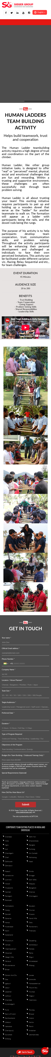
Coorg (7, 832)
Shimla (31, 794)
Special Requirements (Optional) (14, 695)
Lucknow (8, 802)
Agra (6, 767)
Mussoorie (9, 810)
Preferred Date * (8, 635)
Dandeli (8, 836)
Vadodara (8, 949)
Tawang (31, 932)
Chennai (32, 814)
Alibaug (31, 888)
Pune (7, 932)
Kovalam (32, 828)
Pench (31, 949)
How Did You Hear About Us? (13, 715)
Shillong (8, 961)
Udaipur (8, 944)
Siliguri (31, 879)
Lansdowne (9, 798)
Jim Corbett (33, 775)
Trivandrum (9, 863)
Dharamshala (33, 763)
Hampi (7, 845)
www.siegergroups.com (24, 734)
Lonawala (32, 902)
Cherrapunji (9, 953)
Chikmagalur (33, 818)
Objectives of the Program (12, 667)
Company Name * (8, 592)
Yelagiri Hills (9, 879)
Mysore (31, 836)
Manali (7, 806)
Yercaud (8, 883)
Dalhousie (8, 784)
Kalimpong (33, 780)
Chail (7, 780)
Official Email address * (10, 571)
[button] (39, 12)
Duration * (6, 646)
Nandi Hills (33, 841)
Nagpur (31, 918)
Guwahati (8, 957)
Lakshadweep (34, 957)
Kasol (31, 784)
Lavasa (31, 897)
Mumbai (32, 914)
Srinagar (32, 798)
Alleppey (32, 806)
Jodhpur (8, 918)
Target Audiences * (9, 625)
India (7, 763)
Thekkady (32, 853)
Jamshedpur (33, 867)
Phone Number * (8, 581)
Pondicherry (33, 849)
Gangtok (32, 767)
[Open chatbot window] (45, 1051)
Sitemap (40, 986)
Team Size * (6, 613)
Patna (31, 875)
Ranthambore (10, 940)
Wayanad (8, 875)
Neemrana (32, 922)
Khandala (8, 922)
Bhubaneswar (10, 888)
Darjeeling (32, 863)
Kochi (7, 853)
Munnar (32, 832)
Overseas (8, 759)
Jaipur (7, 910)
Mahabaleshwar (34, 906)
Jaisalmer (8, 914)
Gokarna (8, 841)
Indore (31, 940)
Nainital (8, 814)
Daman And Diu (11, 897)
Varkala (7, 867)
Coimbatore (9, 828)
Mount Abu (33, 910)
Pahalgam (8, 818)
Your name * (6, 560)
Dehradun (8, 788)
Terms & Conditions (27, 986)
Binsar (7, 892)
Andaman (32, 953)
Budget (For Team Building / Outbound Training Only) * (23, 678)
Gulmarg (32, 771)
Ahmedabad (33, 883)
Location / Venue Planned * (12, 602)
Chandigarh (9, 775)
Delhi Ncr (32, 759)
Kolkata (31, 871)
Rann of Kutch (10, 936)
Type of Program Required (12, 656)
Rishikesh (8, 822)
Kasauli (7, 794)
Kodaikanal (9, 857)
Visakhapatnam (10, 871)
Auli (6, 771)
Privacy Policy (13, 986)
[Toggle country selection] (6, 586)
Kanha (31, 944)
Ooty (31, 845)
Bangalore (32, 810)
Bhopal (31, 936)
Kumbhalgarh (10, 926)
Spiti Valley (33, 802)
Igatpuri (8, 906)
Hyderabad (9, 849)
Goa (6, 902)
